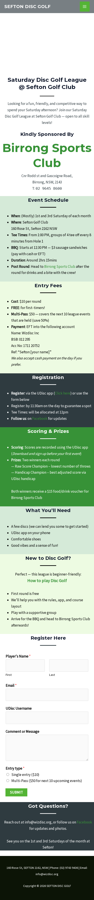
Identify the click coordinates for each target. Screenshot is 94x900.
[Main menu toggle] (85, 7)
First (9, 675)
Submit (16, 792)
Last (52, 675)
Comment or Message (22, 731)
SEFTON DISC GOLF (27, 6)
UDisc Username (19, 708)
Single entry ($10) (25, 774)
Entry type (15, 768)
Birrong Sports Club (26, 497)
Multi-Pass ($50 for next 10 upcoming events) (46, 780)
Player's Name (18, 656)
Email (11, 685)
